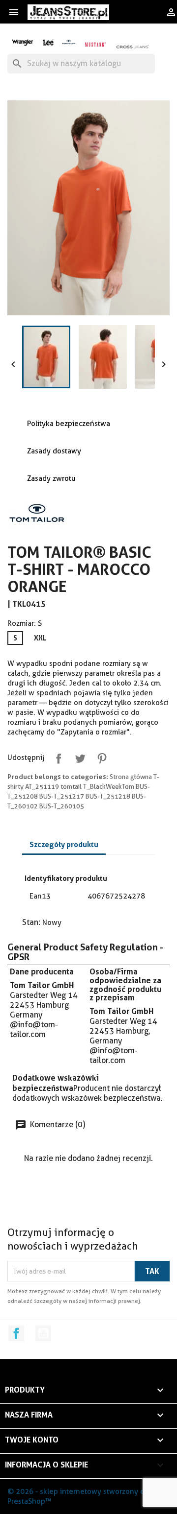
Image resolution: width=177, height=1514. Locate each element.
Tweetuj (78, 756)
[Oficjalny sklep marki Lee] (48, 41)
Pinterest (100, 756)
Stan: (31, 922)
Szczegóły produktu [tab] (64, 844)
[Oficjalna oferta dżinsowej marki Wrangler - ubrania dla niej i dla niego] (23, 41)
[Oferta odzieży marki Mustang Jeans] (95, 43)
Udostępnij (56, 756)
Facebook (16, 1333)
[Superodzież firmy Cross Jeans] (133, 46)
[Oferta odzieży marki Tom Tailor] (68, 41)
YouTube (43, 1333)
